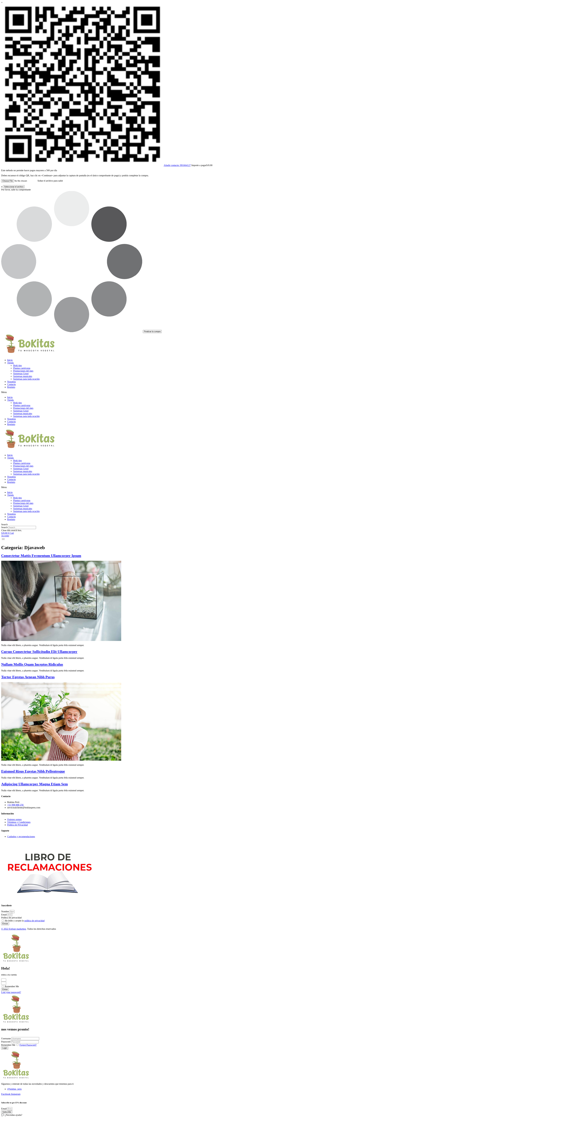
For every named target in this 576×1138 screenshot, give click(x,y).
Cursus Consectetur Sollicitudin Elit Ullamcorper (39, 652)
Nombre (5, 911)
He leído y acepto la (25, 920)
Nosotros (11, 381)
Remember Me (11, 986)
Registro (11, 387)
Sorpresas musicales (22, 376)
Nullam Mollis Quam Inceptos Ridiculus (32, 664)
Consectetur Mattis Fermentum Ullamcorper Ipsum (41, 556)
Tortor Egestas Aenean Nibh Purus (28, 677)
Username (6, 1038)
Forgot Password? (28, 1045)
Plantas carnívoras (21, 368)
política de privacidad (34, 920)
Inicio (10, 360)
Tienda (10, 362)
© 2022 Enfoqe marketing (13, 929)
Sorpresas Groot (20, 373)
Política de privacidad (11, 917)
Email (4, 914)
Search (4, 527)
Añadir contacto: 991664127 (177, 165)
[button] (288, 392)
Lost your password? (11, 992)
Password (5, 1041)
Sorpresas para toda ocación (26, 379)
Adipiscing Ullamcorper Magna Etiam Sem (34, 784)
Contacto (11, 384)
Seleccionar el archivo (13, 187)
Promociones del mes (23, 371)
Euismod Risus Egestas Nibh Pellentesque (33, 771)
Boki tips (17, 365)
